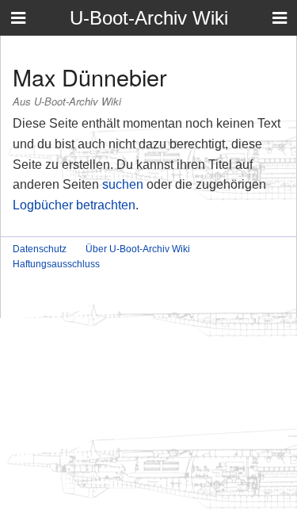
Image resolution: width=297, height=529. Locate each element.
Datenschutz (40, 249)
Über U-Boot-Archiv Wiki (138, 249)
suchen (122, 184)
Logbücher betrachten (74, 205)
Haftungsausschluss (56, 264)
